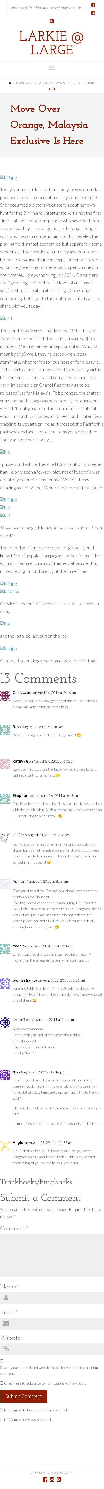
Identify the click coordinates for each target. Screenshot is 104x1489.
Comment (14, 1229)
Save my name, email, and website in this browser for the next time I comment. (51, 1370)
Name (9, 1287)
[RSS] (52, 21)
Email (9, 1312)
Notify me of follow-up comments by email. (36, 1410)
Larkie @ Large (52, 44)
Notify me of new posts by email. (28, 1419)
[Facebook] (93, 5)
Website (10, 1338)
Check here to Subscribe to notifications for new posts (44, 1383)
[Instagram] (93, 13)
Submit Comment (24, 1396)
